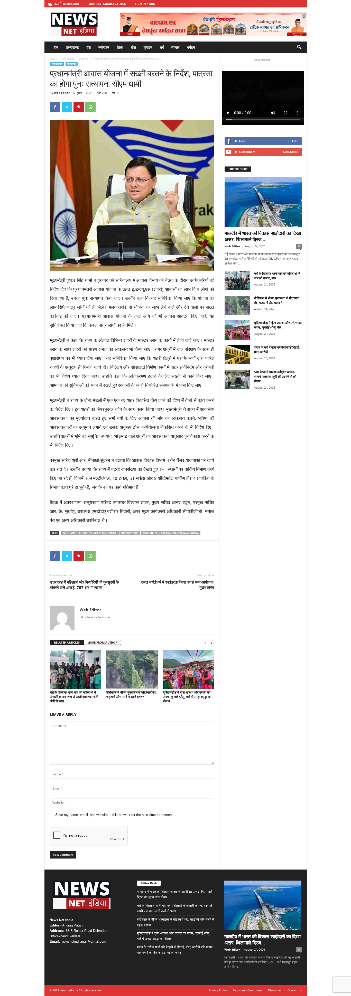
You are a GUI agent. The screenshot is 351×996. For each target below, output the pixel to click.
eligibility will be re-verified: (98, 533)
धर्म (162, 47)
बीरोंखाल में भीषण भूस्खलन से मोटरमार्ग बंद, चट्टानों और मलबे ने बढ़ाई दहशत (131, 694)
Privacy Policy (218, 990)
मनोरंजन (103, 47)
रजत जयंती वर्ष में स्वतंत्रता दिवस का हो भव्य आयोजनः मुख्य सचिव (177, 584)
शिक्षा (120, 47)
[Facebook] (55, 107)
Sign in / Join (145, 4)
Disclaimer (275, 990)
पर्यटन (191, 47)
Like (295, 141)
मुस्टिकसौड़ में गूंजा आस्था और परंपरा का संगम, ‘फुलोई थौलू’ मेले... (278, 325)
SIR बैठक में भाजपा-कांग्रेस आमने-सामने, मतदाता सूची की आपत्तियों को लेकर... (275, 376)
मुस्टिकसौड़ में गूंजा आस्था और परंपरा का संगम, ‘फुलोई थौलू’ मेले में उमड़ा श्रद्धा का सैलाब (187, 696)
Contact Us (295, 990)
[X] (67, 107)
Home (53, 59)
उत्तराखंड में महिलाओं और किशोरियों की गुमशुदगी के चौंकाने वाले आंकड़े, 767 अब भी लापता (84, 584)
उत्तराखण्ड (72, 47)
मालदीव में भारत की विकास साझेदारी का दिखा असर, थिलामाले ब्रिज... (263, 236)
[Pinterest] (78, 107)
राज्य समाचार (68, 59)
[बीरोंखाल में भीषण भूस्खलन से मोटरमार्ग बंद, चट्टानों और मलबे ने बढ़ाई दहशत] (132, 669)
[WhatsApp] (90, 107)
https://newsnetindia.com (95, 617)
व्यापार (175, 47)
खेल (133, 47)
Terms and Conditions (247, 990)
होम (56, 47)
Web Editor (62, 93)
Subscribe (290, 152)
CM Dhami (69, 533)
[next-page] (211, 642)
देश (89, 47)
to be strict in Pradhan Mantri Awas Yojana (171, 533)
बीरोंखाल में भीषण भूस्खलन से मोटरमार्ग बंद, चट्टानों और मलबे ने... (276, 300)
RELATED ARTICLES (67, 642)
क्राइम (148, 47)
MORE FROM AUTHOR (102, 642)
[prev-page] (205, 642)
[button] (299, 47)
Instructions (129, 533)
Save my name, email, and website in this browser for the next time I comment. (114, 815)
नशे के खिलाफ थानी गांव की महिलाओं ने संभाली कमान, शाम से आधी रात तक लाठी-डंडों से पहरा (74, 696)
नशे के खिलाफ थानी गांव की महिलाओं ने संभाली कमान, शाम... (277, 275)
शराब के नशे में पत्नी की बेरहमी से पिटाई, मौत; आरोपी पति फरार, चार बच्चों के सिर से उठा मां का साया (175, 949)
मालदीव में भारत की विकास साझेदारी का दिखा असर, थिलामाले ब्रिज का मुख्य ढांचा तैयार (174, 894)
